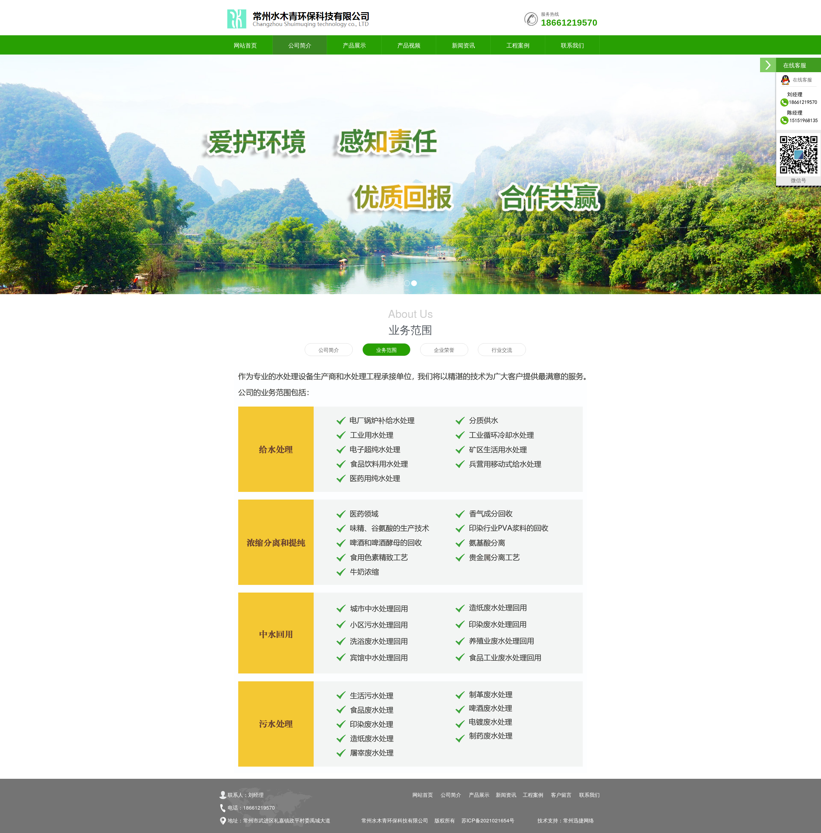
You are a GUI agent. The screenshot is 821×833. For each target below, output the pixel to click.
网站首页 (245, 45)
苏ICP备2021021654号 (487, 820)
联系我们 (572, 45)
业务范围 (386, 349)
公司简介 (299, 45)
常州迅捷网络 (578, 820)
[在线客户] (768, 65)
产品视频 (408, 45)
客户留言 (561, 794)
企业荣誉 (444, 349)
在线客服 (801, 79)
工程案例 (517, 45)
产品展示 (354, 45)
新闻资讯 (463, 45)
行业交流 (502, 349)
